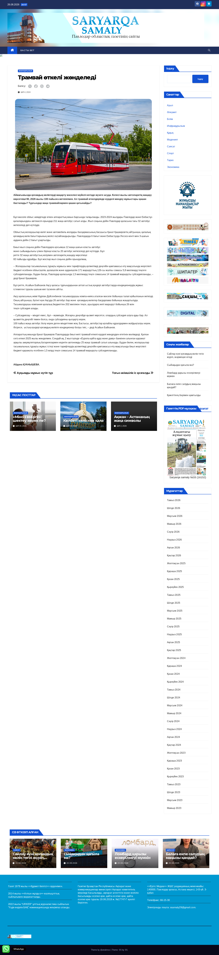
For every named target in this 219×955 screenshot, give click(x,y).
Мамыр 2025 (174, 618)
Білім (170, 119)
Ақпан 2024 (173, 737)
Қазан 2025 (173, 579)
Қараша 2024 (174, 666)
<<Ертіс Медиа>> (157, 886)
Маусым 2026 (174, 516)
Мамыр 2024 (174, 713)
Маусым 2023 (174, 800)
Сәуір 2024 (173, 721)
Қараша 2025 (174, 571)
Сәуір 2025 (173, 626)
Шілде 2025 (173, 603)
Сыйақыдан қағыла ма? (180, 365)
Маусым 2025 (174, 610)
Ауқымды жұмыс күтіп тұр (34, 372)
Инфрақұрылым (25, 71)
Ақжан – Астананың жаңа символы (132, 419)
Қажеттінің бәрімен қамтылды (184, 395)
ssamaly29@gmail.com (182, 907)
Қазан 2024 (173, 674)
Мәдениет (172, 139)
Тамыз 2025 (173, 595)
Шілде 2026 (173, 508)
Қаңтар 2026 (174, 555)
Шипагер (170, 850)
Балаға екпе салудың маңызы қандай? (185, 856)
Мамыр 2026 (174, 524)
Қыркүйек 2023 (175, 776)
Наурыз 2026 (174, 539)
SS (126, 950)
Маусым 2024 (174, 705)
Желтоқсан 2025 (176, 563)
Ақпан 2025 (173, 642)
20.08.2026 (72, 863)
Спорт (170, 153)
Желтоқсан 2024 (176, 658)
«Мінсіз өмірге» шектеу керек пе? (29, 419)
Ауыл (170, 105)
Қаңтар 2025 (174, 650)
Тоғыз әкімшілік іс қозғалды (131, 372)
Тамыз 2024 (173, 689)
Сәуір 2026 (173, 532)
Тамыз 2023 (173, 784)
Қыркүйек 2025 (175, 587)
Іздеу (170, 68)
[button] (209, 50)
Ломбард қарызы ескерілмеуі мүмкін (132, 856)
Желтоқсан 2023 (176, 753)
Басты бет (27, 50)
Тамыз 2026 (173, 500)
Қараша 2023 (174, 760)
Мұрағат (202, 408)
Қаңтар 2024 (174, 745)
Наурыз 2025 (174, 634)
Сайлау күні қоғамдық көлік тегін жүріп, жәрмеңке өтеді (33, 858)
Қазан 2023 (173, 768)
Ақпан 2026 (173, 547)
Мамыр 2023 (174, 808)
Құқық (170, 133)
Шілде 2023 (173, 792)
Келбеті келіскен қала (83, 420)
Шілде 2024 (173, 697)
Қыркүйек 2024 (175, 682)
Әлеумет (172, 112)
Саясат (171, 146)
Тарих (170, 160)
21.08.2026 (20, 863)
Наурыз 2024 (174, 729)
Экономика (173, 167)
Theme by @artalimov (101, 950)
